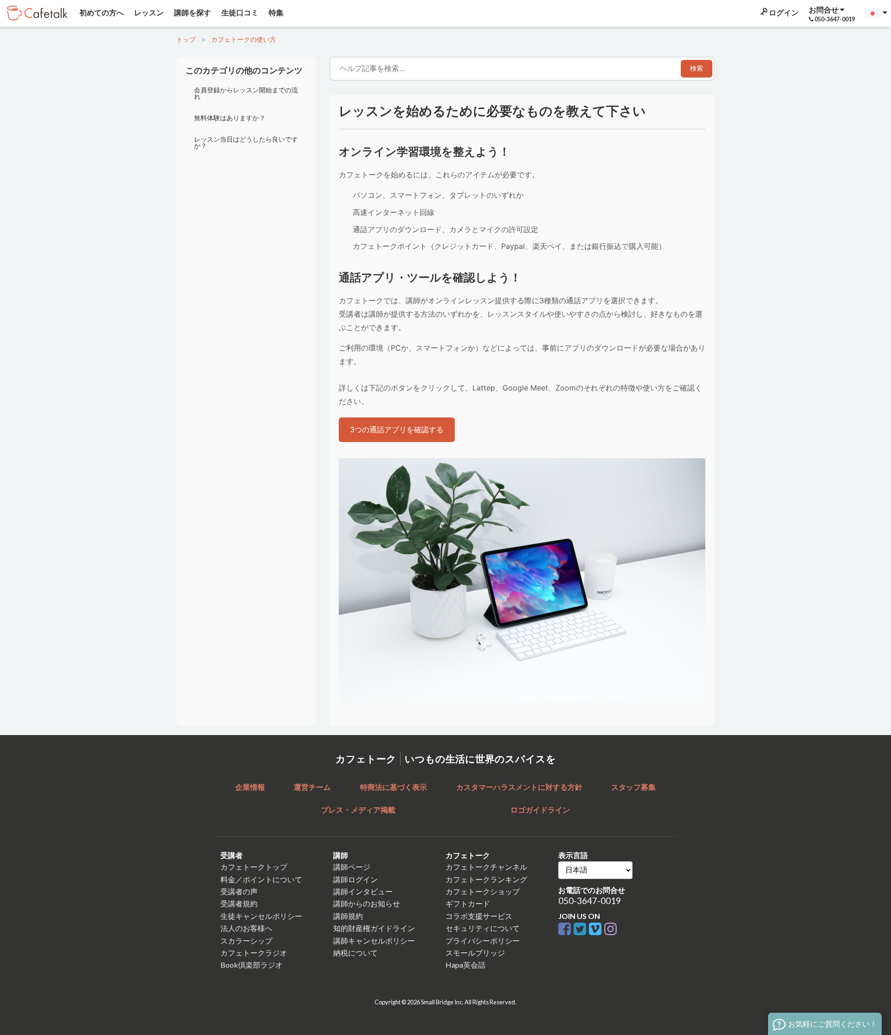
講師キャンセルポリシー (374, 940)
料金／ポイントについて (261, 879)
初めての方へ (101, 12)
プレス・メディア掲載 (358, 809)
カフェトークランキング (486, 879)
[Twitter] (581, 929)
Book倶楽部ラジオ (251, 964)
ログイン (783, 12)
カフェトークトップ (253, 866)
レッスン (148, 12)
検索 (696, 68)
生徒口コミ (239, 12)
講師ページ (351, 866)
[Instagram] (610, 929)
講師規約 (348, 915)
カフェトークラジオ (253, 952)
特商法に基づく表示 (393, 786)
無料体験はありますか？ (229, 118)
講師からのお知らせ (366, 903)
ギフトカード (468, 903)
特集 (275, 12)
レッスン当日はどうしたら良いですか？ (246, 142)
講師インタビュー (363, 891)
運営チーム (312, 786)
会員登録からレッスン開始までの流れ (246, 93)
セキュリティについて (483, 928)
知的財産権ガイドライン (374, 928)
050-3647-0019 (589, 900)
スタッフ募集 (633, 786)
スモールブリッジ (475, 952)
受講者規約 (239, 903)
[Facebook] (566, 929)
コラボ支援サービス (479, 915)
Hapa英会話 (465, 964)
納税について (355, 952)
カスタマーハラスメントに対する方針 (519, 786)
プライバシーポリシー (483, 940)
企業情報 (250, 786)
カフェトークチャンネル (486, 866)
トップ (186, 39)
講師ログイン (355, 879)
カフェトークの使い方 (243, 39)
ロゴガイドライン (540, 809)
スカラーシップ (246, 940)
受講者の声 (239, 891)
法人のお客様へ (246, 928)
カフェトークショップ (483, 891)
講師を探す (192, 12)
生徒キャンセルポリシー (261, 915)
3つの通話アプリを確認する (397, 429)
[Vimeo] (596, 929)
